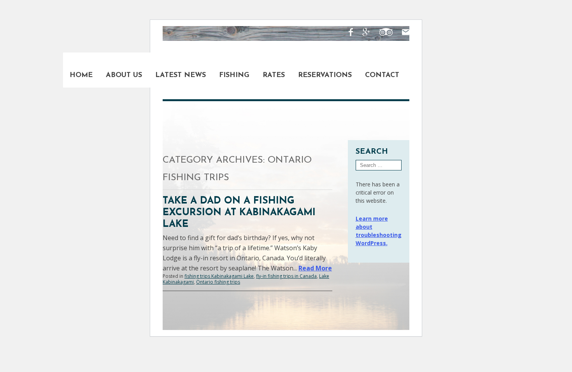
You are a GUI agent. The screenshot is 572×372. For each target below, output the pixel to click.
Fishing (234, 75)
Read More (315, 268)
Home (81, 75)
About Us (124, 75)
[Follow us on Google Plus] (362, 33)
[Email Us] (401, 33)
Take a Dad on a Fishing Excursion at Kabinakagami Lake (239, 212)
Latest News (180, 75)
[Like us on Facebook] (347, 33)
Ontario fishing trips (218, 282)
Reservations (325, 75)
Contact (382, 75)
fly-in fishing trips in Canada (286, 276)
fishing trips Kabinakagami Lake (219, 276)
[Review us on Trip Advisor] (382, 33)
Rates (274, 75)
